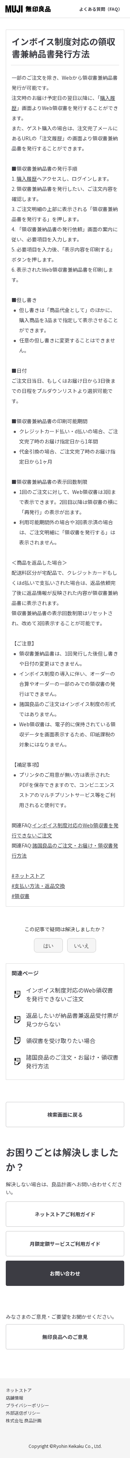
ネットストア (19, 1390)
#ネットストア (28, 875)
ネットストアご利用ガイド (65, 1214)
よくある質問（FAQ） (100, 9)
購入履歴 (27, 178)
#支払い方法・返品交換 (38, 885)
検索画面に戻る (65, 1114)
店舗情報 (14, 1397)
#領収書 (21, 895)
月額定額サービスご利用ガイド (65, 1243)
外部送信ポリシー (23, 1413)
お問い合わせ (65, 1273)
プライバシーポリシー (27, 1405)
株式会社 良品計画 (24, 1420)
